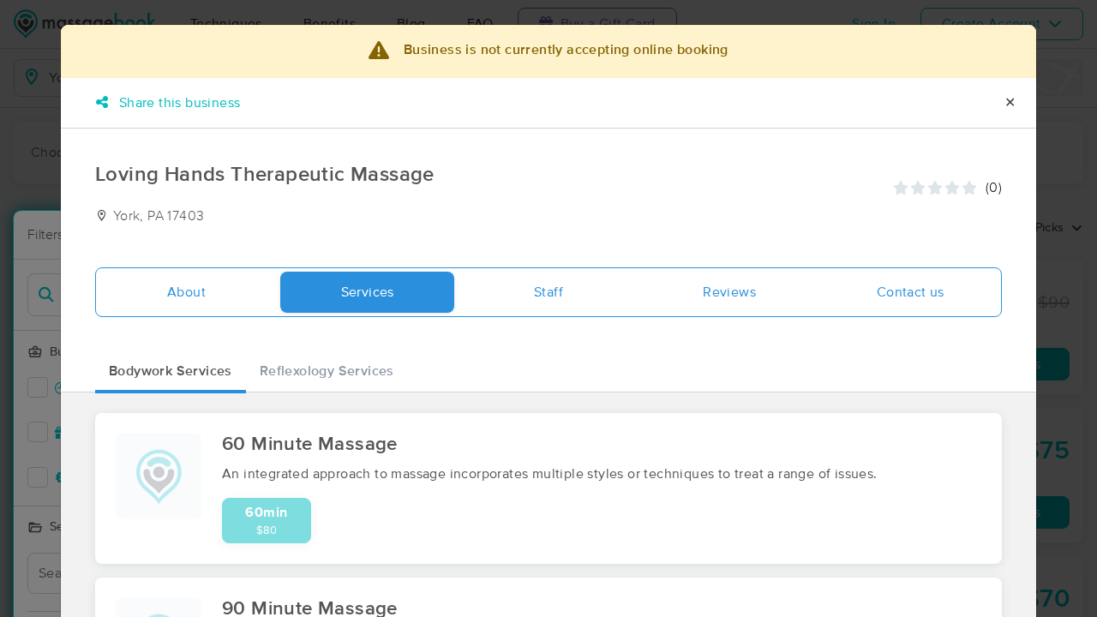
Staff (548, 292)
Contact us (910, 292)
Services (367, 292)
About (186, 292)
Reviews (729, 292)
